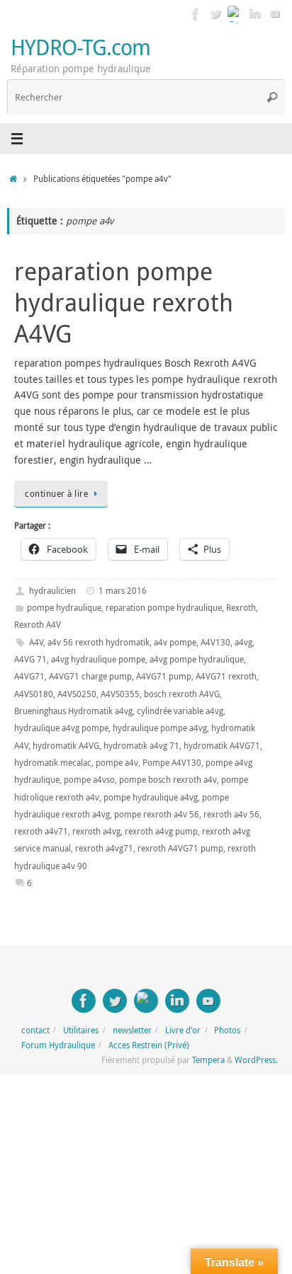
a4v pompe (175, 642)
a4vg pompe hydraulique (197, 659)
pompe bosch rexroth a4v (168, 780)
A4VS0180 (33, 694)
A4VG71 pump (163, 676)
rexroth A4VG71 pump (180, 848)
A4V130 (215, 642)
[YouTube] (275, 13)
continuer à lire (56, 494)
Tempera (208, 1060)
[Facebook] (196, 13)
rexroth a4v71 (41, 831)
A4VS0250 (76, 694)
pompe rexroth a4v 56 (156, 814)
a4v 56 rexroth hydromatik (98, 642)
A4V (36, 642)
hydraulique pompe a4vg (160, 728)
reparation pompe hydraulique (164, 608)
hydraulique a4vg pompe (61, 728)
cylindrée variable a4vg (180, 711)
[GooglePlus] (235, 13)
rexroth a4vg (96, 831)
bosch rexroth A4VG (182, 694)
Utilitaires (81, 1030)
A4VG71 (29, 676)
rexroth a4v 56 (231, 814)
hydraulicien (52, 591)
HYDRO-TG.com (80, 47)
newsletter (132, 1030)
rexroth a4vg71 (104, 848)
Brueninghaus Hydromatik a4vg (73, 711)
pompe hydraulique (64, 608)
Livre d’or (183, 1030)
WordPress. (256, 1060)
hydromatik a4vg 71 (141, 746)
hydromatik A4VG (66, 746)
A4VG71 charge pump (90, 676)
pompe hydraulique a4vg (150, 797)
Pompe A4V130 (171, 763)
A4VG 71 (30, 659)
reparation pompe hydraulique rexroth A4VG (123, 302)
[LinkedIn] (255, 13)
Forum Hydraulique (58, 1045)
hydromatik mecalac (52, 763)
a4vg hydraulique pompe (98, 659)
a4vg (243, 642)
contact (35, 1030)
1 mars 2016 (123, 591)
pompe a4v (117, 763)
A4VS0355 (120, 694)
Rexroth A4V (37, 625)
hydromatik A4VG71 (222, 746)
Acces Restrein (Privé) (148, 1045)
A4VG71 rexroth (226, 676)
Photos (227, 1030)
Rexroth (241, 608)
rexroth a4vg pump (161, 831)
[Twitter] (215, 13)
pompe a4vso (89, 780)
